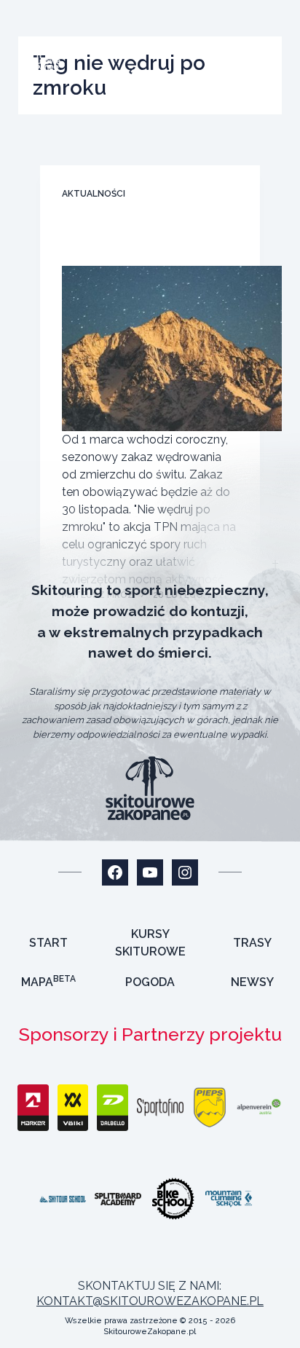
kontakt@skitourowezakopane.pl (150, 1301)
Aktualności (93, 194)
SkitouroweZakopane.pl (149, 1331)
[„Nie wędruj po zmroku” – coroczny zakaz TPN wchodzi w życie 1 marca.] (172, 348)
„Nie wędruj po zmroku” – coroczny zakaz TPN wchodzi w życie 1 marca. (145, 238)
